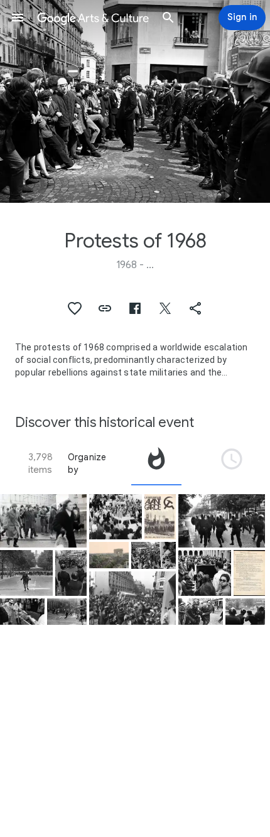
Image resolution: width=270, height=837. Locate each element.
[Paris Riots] (153, 555)
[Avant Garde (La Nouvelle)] (160, 517)
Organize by (87, 463)
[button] (18, 18)
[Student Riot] (67, 611)
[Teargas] (26, 573)
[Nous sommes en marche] (249, 573)
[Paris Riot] (132, 598)
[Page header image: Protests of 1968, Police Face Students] (135, 101)
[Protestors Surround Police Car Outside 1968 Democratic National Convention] (115, 517)
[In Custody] (200, 611)
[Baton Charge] (221, 521)
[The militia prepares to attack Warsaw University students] (43, 521)
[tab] (156, 463)
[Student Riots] (22, 611)
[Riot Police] (245, 611)
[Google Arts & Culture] (93, 17)
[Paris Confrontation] (71, 573)
